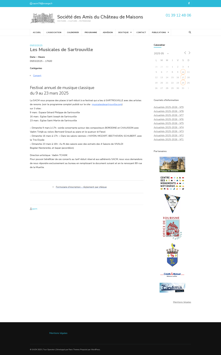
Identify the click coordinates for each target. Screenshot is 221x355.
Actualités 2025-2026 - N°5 (169, 123)
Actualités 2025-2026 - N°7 (169, 115)
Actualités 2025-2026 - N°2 (169, 135)
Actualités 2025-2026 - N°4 (169, 127)
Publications (159, 32)
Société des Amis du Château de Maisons (100, 17)
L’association (54, 32)
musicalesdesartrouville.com (107, 104)
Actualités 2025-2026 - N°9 (169, 107)
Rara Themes (74, 349)
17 (183, 77)
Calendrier (73, 32)
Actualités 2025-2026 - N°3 (169, 131)
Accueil (37, 32)
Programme (91, 32)
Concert (37, 75)
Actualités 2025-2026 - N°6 (169, 119)
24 (183, 82)
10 (183, 72)
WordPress (95, 349)
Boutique (123, 32)
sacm (34, 208)
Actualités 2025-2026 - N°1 (169, 139)
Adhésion (108, 32)
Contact (141, 32)
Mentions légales (182, 302)
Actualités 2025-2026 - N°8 (169, 111)
